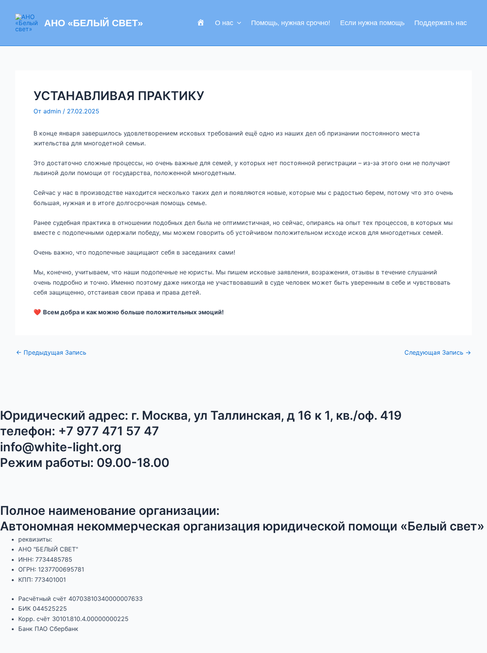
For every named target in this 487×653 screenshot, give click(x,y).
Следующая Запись (437, 352)
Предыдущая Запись (51, 352)
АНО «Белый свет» (93, 23)
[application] (237, 23)
